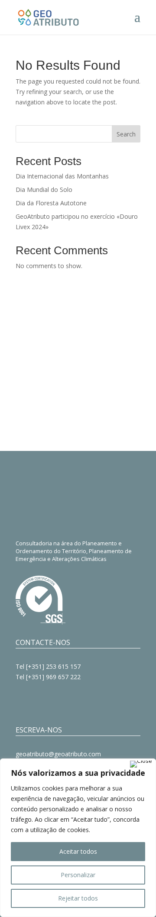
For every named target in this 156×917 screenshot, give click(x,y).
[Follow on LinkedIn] (57, 702)
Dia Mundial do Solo (44, 189)
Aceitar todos (78, 851)
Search (126, 134)
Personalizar (78, 875)
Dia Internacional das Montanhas (62, 176)
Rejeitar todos (78, 898)
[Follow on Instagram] (40, 702)
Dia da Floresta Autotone (51, 203)
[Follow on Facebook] (22, 702)
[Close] (141, 764)
